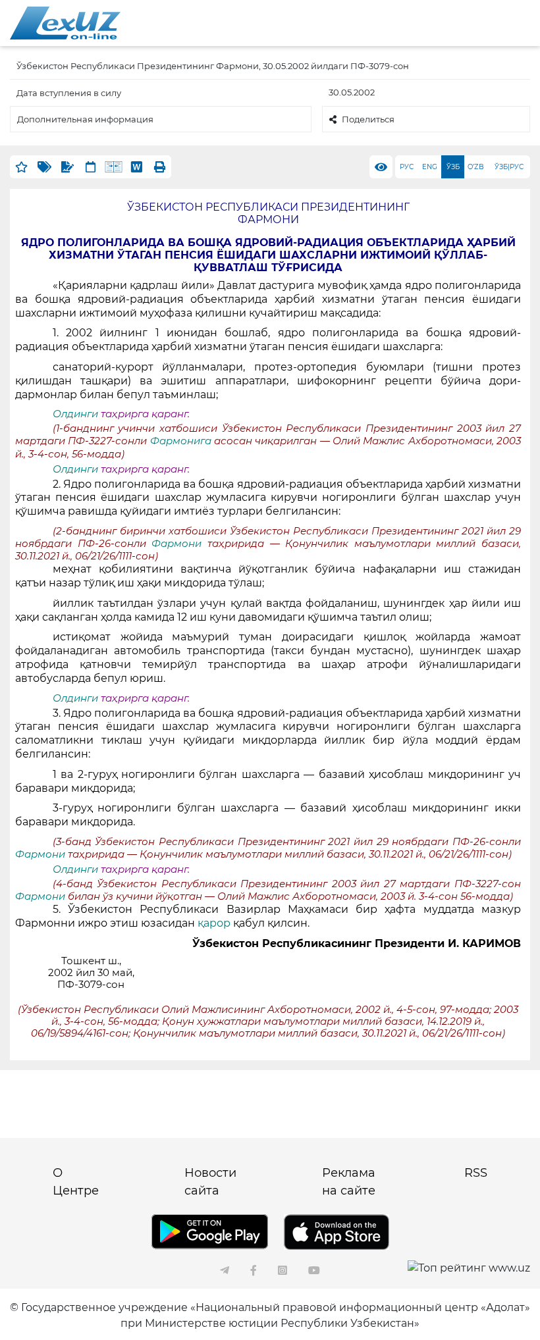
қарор (214, 923)
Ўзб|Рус (509, 167)
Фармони (179, 544)
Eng (429, 167)
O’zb (476, 167)
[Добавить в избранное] (21, 166)
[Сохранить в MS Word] (136, 166)
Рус (407, 167)
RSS (475, 1173)
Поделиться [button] (368, 119)
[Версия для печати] (159, 166)
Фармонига (182, 441)
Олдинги (75, 414)
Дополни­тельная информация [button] (85, 119)
